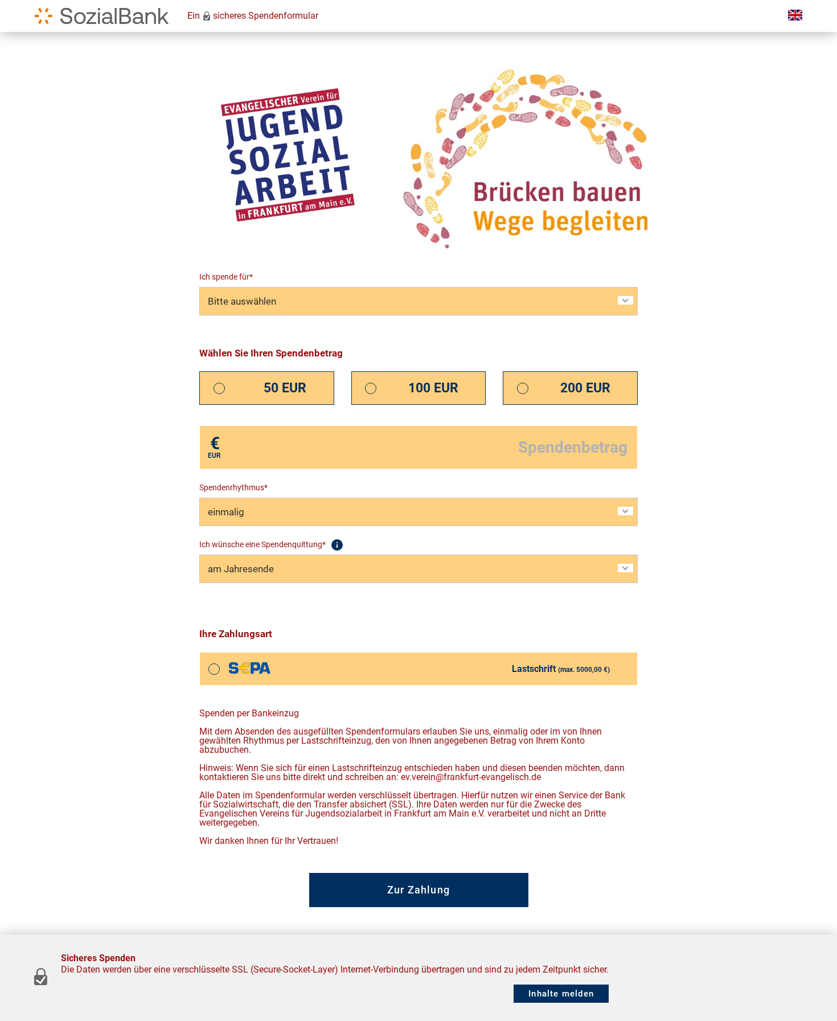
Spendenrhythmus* (233, 487)
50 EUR (285, 388)
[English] (793, 16)
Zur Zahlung (418, 890)
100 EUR (433, 388)
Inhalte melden (561, 994)
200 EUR (585, 388)
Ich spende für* (226, 277)
